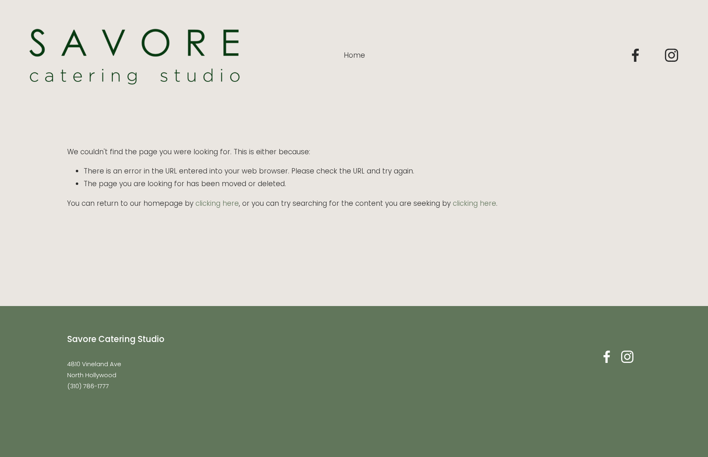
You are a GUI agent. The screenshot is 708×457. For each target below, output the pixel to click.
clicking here (217, 203)
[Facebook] (635, 55)
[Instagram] (671, 55)
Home (354, 55)
